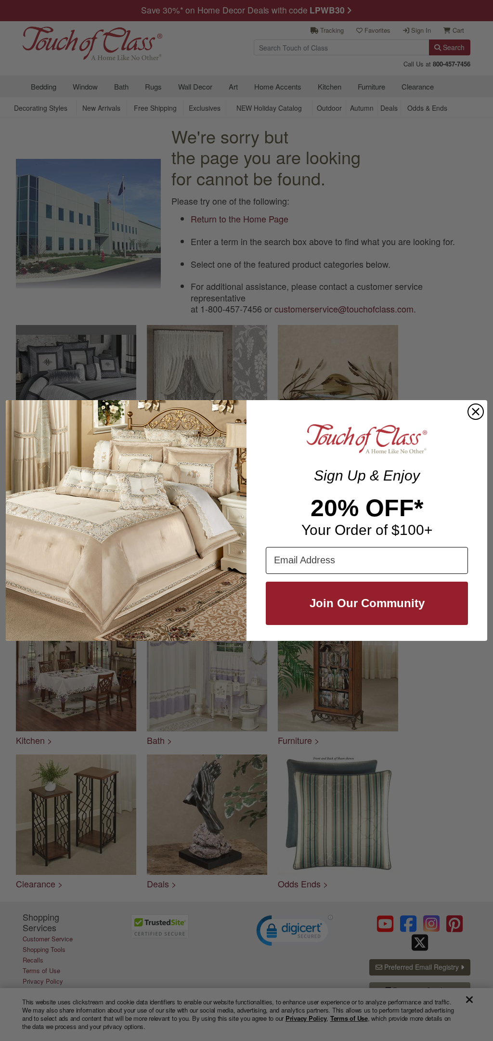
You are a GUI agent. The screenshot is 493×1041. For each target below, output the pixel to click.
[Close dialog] (475, 411)
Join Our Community (367, 603)
